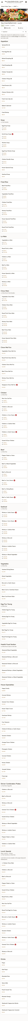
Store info (8, 28)
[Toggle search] (26, 31)
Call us (21, 28)
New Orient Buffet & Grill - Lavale (14, 1)
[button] (14, 46)
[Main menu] (2, 2)
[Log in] (26, 2)
